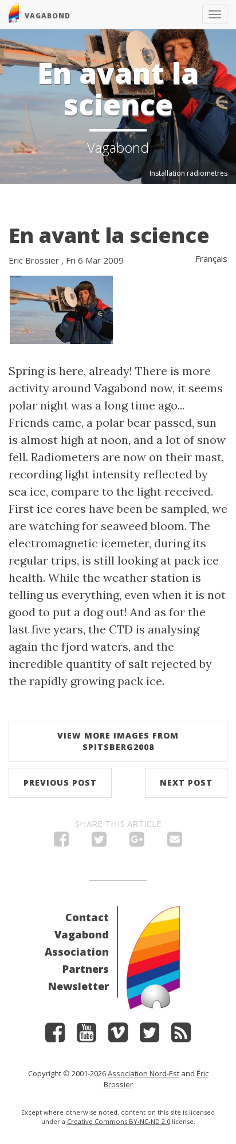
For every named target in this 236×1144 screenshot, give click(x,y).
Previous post (60, 782)
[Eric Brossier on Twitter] (149, 1036)
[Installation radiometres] (61, 309)
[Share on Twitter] (99, 842)
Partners (85, 969)
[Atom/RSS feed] (181, 1036)
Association (77, 952)
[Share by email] (175, 842)
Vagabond (81, 934)
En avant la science (109, 235)
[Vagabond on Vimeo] (118, 1036)
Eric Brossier (34, 260)
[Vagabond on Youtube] (86, 1036)
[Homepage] (153, 957)
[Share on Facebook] (61, 842)
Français (211, 258)
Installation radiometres (188, 173)
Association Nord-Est (143, 1073)
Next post (186, 782)
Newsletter (78, 986)
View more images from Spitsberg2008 (118, 741)
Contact (87, 917)
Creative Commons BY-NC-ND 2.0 (118, 1121)
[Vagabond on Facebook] (55, 1036)
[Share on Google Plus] (137, 842)
